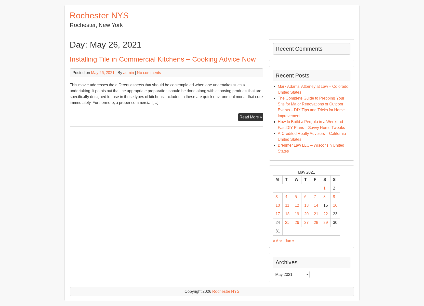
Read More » (251, 118)
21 (316, 214)
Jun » (289, 241)
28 (316, 222)
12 (297, 205)
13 (306, 205)
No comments (149, 73)
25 (287, 222)
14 (316, 205)
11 (287, 205)
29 (325, 222)
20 (306, 214)
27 (306, 222)
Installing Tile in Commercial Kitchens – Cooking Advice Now (163, 59)
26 (297, 222)
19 (297, 214)
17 (278, 214)
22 (325, 214)
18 (287, 214)
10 (278, 205)
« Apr (277, 241)
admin (128, 73)
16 (335, 205)
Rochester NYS (99, 15)
